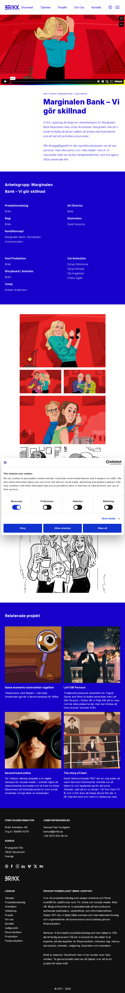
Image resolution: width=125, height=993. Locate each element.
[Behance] (41, 866)
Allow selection (62, 528)
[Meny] (117, 7)
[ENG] (110, 7)
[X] (35, 866)
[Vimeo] (29, 866)
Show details (109, 518)
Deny (22, 528)
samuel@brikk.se (53, 831)
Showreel (27, 7)
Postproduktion (14, 940)
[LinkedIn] (23, 866)
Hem (45, 94)
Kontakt (96, 7)
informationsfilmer (101, 910)
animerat (93, 898)
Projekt (62, 7)
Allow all (102, 528)
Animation (10, 906)
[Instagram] (17, 866)
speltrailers (62, 910)
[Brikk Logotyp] (12, 7)
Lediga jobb (11, 927)
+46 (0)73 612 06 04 (55, 835)
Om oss (79, 7)
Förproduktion (13, 932)
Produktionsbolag (15, 902)
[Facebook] (12, 866)
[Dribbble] (6, 866)
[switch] (47, 507)
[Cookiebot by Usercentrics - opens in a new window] (108, 462)
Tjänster (45, 7)
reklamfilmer (77, 910)
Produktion (11, 936)
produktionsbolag (63, 898)
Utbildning (10, 910)
